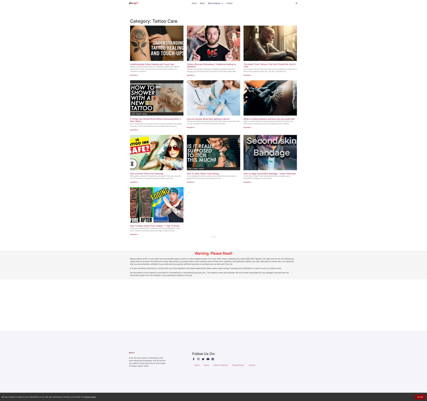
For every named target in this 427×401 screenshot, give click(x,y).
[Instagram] (198, 359)
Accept (420, 397)
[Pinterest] (212, 359)
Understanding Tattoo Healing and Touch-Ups (152, 64)
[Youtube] (208, 359)
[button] (296, 3)
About (202, 3)
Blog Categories (214, 3)
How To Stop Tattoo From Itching (203, 173)
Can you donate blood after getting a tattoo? (208, 119)
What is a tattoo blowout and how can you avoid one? (269, 119)
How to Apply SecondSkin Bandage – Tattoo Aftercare (270, 173)
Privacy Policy (238, 365)
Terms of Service (221, 365)
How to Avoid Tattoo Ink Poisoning (146, 173)
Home (194, 3)
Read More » (134, 75)
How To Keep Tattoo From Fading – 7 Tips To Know (154, 226)
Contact (229, 3)
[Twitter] (203, 359)
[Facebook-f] (193, 359)
